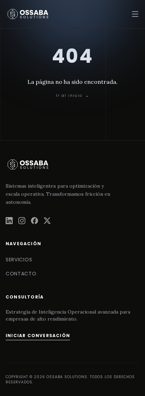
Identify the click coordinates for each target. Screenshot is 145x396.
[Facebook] (34, 220)
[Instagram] (21, 220)
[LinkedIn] (9, 220)
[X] (47, 220)
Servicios (19, 259)
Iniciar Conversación (38, 335)
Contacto (21, 273)
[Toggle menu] (135, 14)
